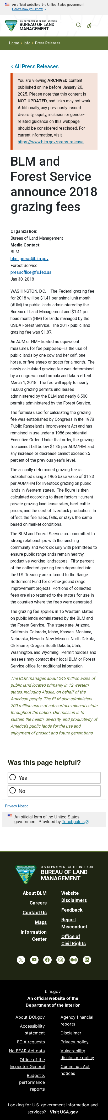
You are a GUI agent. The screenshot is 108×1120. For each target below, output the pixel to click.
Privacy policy (75, 1041)
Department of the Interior (53, 1005)
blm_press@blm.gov (29, 258)
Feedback (72, 910)
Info (27, 43)
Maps (41, 922)
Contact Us (35, 912)
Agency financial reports (77, 1020)
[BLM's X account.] (21, 960)
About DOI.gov (30, 1017)
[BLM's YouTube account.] (34, 960)
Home (14, 43)
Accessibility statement (32, 1029)
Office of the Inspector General (27, 1063)
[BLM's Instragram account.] (60, 960)
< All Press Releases (34, 66)
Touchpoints (73, 821)
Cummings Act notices (75, 1070)
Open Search (78, 25)
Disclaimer (71, 1032)
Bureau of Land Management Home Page (41, 26)
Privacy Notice (17, 805)
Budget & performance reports (32, 1082)
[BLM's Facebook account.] (47, 960)
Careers (38, 903)
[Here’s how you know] (54, 7)
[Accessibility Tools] (89, 25)
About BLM (35, 893)
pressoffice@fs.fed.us (30, 272)
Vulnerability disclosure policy (77, 1054)
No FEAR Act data (27, 1050)
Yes (23, 777)
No (22, 791)
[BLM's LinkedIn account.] (87, 960)
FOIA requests (31, 1041)
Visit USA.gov (64, 1111)
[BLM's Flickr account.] (73, 960)
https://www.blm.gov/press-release (51, 141)
